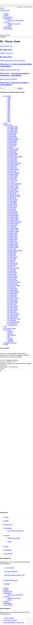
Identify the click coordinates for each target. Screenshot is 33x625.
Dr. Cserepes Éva (12, 158)
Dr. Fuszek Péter (12, 179)
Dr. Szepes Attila (12, 299)
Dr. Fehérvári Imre (12, 175)
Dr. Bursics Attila (12, 155)
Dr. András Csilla (12, 129)
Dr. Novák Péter (12, 252)
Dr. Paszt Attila (11, 274)
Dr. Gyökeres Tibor (13, 187)
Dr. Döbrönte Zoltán (13, 169)
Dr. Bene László (12, 144)
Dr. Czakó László (12, 161)
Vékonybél (10, 341)
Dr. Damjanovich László (14, 163)
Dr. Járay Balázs (12, 201)
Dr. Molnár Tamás (12, 244)
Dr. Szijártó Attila (12, 303)
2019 (1, 79)
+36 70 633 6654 (9, 568)
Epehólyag (10, 332)
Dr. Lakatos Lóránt (12, 220)
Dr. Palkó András (12, 264)
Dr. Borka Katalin (12, 153)
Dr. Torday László (12, 315)
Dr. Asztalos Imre (12, 131)
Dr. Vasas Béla (11, 320)
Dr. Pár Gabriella (12, 272)
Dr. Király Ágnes (12, 204)
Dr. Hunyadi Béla (12, 199)
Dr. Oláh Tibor (11, 255)
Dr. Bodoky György (13, 148)
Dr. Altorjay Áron (12, 126)
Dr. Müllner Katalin (13, 247)
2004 (8, 101)
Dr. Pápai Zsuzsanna (13, 268)
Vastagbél (10, 339)
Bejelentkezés (8, 550)
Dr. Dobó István (12, 168)
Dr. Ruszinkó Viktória (13, 285)
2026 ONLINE (8, 553)
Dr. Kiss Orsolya (12, 210)
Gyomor (22, 60)
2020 (1, 69)
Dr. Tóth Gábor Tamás (13, 319)
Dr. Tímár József (12, 312)
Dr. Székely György (13, 298)
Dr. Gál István (11, 182)
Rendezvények (8, 524)
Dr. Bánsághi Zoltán (13, 139)
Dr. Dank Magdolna (13, 164)
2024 (1, 53)
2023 (1, 60)
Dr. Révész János (12, 280)
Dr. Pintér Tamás (12, 277)
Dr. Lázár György (12, 225)
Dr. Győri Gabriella (13, 188)
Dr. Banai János (11, 136)
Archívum (7, 535)
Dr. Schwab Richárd (13, 291)
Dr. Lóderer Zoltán (12, 228)
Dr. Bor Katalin (11, 152)
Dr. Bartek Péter (12, 142)
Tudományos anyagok (10, 343)
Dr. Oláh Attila (11, 253)
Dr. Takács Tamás (12, 306)
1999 (8, 99)
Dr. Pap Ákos (11, 266)
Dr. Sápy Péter (11, 287)
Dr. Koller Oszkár (12, 212)
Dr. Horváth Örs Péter (13, 196)
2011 (8, 112)
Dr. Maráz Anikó (12, 236)
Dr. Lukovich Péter (12, 230)
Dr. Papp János (11, 269)
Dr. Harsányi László (13, 191)
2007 (8, 105)
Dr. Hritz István (11, 198)
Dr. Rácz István (11, 279)
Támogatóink (7, 528)
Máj (8, 336)
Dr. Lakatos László (12, 218)
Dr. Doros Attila (12, 171)
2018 (8, 113)
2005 (8, 102)
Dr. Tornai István (12, 317)
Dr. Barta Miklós (12, 141)
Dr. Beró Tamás (11, 145)
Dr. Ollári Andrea (12, 257)
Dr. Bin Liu (10, 147)
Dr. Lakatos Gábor (12, 217)
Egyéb (5, 123)
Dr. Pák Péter (11, 261)
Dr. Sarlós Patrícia (12, 288)
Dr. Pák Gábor (11, 260)
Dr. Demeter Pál (12, 166)
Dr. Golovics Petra (12, 185)
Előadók (6, 521)
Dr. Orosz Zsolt (11, 258)
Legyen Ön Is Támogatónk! (15, 531)
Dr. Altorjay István (12, 128)
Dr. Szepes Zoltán (12, 301)
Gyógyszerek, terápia (10, 328)
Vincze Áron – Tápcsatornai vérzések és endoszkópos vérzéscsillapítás (15, 74)
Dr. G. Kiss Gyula (12, 180)
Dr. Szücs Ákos (11, 304)
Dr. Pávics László (12, 276)
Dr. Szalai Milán (12, 296)
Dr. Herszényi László (13, 195)
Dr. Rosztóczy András (13, 282)
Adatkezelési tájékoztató (11, 580)
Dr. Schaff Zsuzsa (12, 290)
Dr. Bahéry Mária (12, 133)
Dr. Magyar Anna (12, 233)
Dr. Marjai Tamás (12, 237)
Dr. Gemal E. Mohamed (14, 183)
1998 (8, 97)
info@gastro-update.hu (10, 571)
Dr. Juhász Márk (12, 203)
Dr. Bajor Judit (11, 134)
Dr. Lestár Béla (11, 226)
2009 (8, 109)
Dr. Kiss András (12, 207)
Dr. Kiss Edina (11, 209)
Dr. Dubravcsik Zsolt (13, 172)
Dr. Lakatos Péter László (14, 222)
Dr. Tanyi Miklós (12, 307)
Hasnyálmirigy (11, 335)
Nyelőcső (10, 338)
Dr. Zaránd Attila (12, 325)
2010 (8, 110)
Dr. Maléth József (12, 234)
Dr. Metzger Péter (12, 239)
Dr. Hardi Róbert (12, 190)
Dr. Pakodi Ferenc (12, 263)
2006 (8, 104)
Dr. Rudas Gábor (12, 284)
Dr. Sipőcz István (12, 293)
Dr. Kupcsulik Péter (13, 215)
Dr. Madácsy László (13, 231)
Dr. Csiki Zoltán (12, 160)
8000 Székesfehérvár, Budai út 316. (14, 575)
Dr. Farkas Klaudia (12, 174)
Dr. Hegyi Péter (11, 193)
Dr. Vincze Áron (8, 46)
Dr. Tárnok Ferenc (12, 309)
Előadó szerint (8, 125)
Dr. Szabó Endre (12, 295)
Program (6, 517)
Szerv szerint (7, 330)
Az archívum (6, 60)
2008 (8, 107)
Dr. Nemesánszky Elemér (14, 250)
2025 (1, 46)
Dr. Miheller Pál (12, 241)
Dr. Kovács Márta (12, 214)
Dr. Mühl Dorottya (12, 245)
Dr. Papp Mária (11, 271)
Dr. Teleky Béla (11, 311)
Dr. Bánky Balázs (12, 137)
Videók (15, 79)
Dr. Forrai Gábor (12, 177)
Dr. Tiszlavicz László (13, 314)
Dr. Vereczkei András (13, 322)
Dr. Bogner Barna (12, 150)
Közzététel (7, 584)
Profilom (6, 546)
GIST (5, 326)
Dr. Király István (12, 206)
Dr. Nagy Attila (11, 249)
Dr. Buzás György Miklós (14, 156)
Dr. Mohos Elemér (12, 242)
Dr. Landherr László (13, 223)
